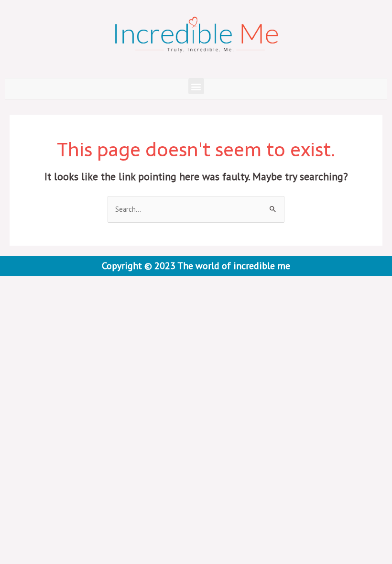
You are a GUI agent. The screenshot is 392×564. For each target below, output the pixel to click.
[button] (196, 86)
